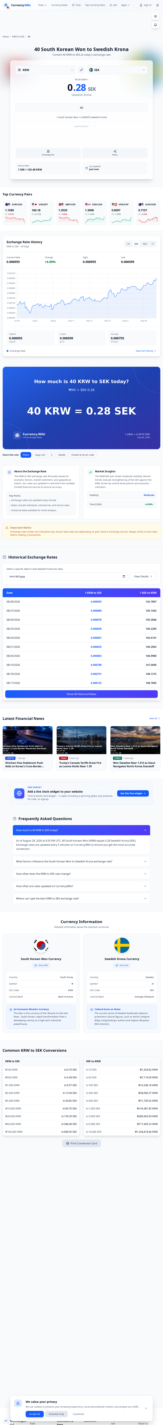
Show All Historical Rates (81, 694)
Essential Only (56, 1413)
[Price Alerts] (157, 5)
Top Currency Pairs (95, 4)
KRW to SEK (18, 36)
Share (26, 454)
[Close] (146, 1408)
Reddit (61, 454)
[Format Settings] (155, 16)
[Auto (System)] (155, 25)
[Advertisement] (81, 21)
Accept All (34, 1413)
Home (6, 36)
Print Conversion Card (84, 1143)
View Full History (144, 350)
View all (153, 718)
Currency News (59, 4)
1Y (152, 243)
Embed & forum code (82, 454)
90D (145, 243)
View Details (141, 576)
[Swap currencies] (81, 70)
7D (128, 243)
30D (136, 243)
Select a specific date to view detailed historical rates (35, 568)
